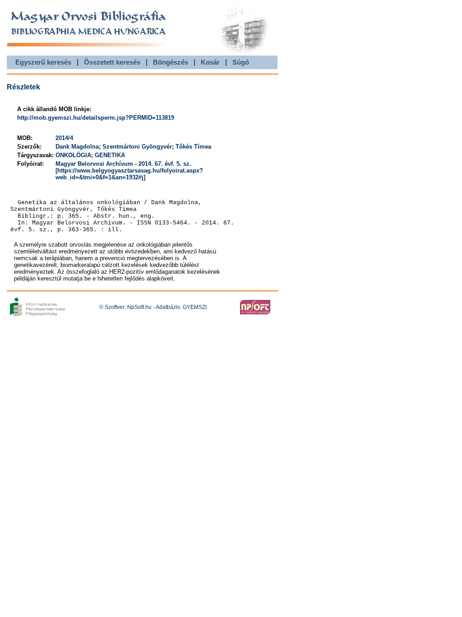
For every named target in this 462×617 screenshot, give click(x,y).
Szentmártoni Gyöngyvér (137, 146)
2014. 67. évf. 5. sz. (165, 163)
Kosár (210, 62)
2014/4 (64, 138)
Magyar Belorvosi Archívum (94, 163)
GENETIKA (110, 155)
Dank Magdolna (77, 146)
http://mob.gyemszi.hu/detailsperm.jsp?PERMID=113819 (95, 117)
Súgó (240, 62)
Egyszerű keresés (43, 62)
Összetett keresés (112, 62)
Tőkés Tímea (193, 146)
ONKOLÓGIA (73, 155)
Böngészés (170, 62)
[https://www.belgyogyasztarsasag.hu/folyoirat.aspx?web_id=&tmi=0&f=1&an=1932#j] (129, 174)
